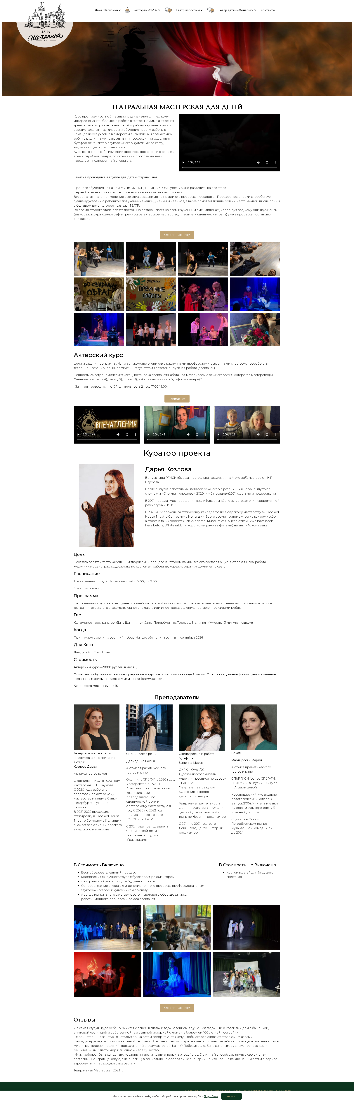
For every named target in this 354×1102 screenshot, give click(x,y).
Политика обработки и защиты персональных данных (261, 1090)
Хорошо (231, 1096)
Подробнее (211, 1096)
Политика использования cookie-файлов (207, 1090)
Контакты (268, 10)
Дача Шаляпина (106, 10)
